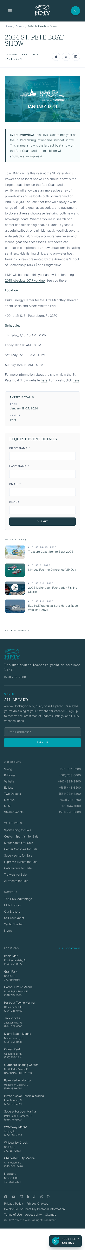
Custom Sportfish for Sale (21, 836)
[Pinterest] (48, 1196)
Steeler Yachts (14, 812)
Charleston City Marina (19, 1158)
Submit (42, 521)
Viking (8, 769)
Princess (9, 775)
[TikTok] (34, 1196)
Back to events (17, 630)
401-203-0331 (12, 1181)
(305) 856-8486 (13, 1041)
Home (8, 26)
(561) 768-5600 (70, 775)
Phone (14, 502)
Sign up (42, 742)
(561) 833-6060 (13, 1088)
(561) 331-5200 (70, 769)
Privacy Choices (37, 1203)
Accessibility (33, 1214)
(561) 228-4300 (70, 793)
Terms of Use (13, 1214)
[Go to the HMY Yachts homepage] (42, 10)
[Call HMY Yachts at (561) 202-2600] (75, 10)
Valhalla (9, 781)
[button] (42, 99)
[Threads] (41, 1196)
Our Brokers (12, 911)
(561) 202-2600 (15, 677)
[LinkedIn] (28, 1196)
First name (19, 448)
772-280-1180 (12, 979)
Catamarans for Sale (18, 868)
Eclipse (8, 787)
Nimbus (9, 799)
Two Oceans (12, 793)
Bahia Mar (11, 956)
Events (20, 26)
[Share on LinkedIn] (76, 57)
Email (15, 484)
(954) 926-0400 (13, 1010)
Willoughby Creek (15, 1142)
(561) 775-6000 (12, 1119)
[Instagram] (21, 1196)
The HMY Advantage (18, 899)
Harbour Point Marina (18, 987)
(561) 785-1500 (70, 799)
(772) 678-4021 (13, 1104)
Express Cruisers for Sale (20, 861)
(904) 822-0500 (13, 1026)
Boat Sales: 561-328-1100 (18, 1072)
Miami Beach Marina (17, 1033)
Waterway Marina (15, 1127)
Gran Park (10, 971)
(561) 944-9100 (70, 806)
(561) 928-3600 (70, 812)
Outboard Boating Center (21, 1064)
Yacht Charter (13, 924)
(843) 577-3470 (13, 1166)
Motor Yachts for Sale (18, 842)
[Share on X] (66, 57)
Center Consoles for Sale (20, 849)
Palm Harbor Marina (17, 1080)
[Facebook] (5, 1196)
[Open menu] (10, 11)
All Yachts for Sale (16, 881)
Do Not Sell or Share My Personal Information (34, 1209)
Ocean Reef (12, 1049)
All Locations (70, 948)
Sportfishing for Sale (17, 830)
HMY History (12, 905)
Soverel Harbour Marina (20, 1111)
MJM (7, 806)
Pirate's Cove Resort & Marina (24, 1096)
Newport (10, 1173)
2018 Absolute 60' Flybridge (25, 280)
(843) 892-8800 (69, 781)
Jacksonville (12, 1018)
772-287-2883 (12, 1150)
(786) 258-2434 (13, 1057)
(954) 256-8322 (13, 964)
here (44, 380)
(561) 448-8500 (70, 787)
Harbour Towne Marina (19, 1002)
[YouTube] (13, 1196)
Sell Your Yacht (14, 918)
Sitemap (50, 1214)
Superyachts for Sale (18, 855)
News (8, 930)
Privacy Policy (13, 1203)
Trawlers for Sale (15, 874)
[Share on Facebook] (56, 57)
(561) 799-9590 (12, 995)
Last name (19, 466)
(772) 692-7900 (13, 1135)
